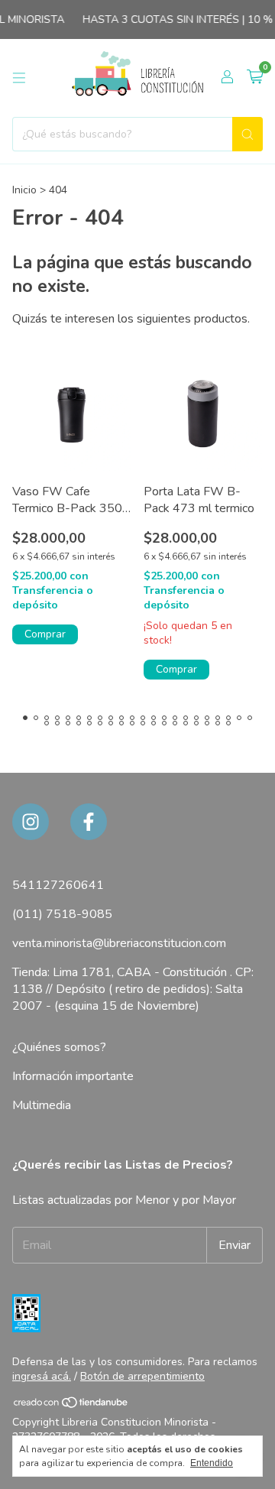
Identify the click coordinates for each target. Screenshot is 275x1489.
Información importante (73, 1076)
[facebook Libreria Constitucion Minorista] (88, 821)
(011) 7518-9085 (62, 914)
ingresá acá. (41, 1376)
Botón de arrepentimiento (142, 1376)
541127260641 (58, 885)
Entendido (211, 1463)
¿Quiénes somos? (59, 1047)
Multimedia (41, 1105)
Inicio (24, 190)
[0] (255, 78)
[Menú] (19, 78)
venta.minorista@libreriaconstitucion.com (119, 943)
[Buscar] (247, 134)
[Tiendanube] (71, 1406)
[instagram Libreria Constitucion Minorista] (30, 821)
